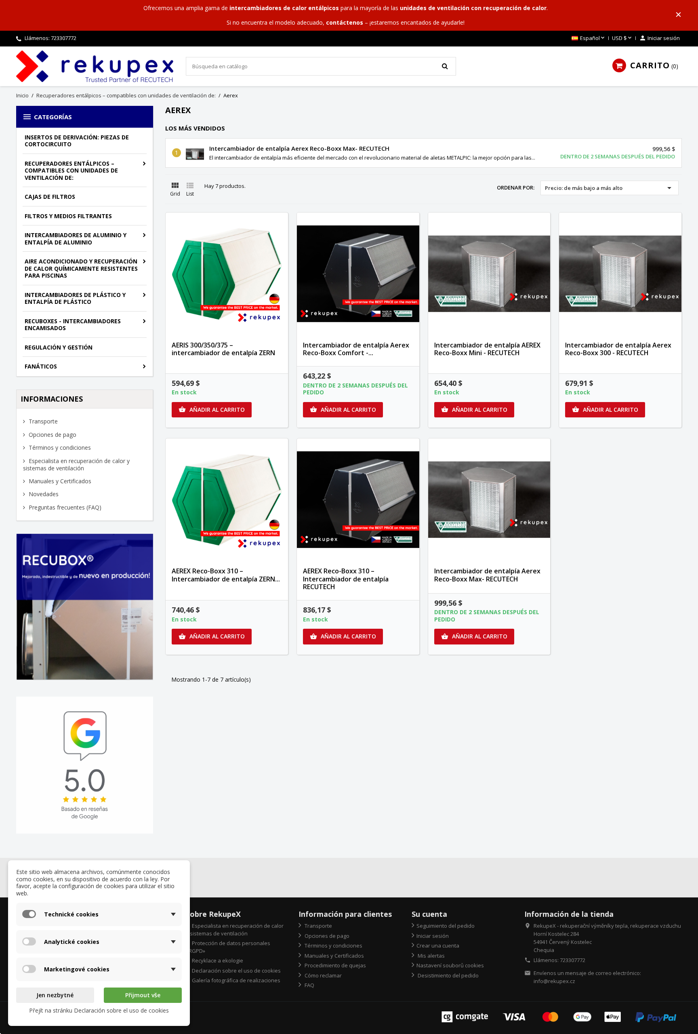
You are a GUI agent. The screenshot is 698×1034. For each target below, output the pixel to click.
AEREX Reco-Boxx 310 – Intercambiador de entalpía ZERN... (226, 574)
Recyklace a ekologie (217, 960)
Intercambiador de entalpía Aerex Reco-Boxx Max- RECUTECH (299, 148)
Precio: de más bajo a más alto (609, 188)
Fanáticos (41, 366)
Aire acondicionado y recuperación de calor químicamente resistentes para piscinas (81, 268)
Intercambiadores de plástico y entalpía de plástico (75, 298)
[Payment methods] (559, 1016)
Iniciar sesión (432, 935)
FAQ (308, 985)
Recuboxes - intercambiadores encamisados (73, 324)
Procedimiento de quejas (334, 965)
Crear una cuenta (437, 945)
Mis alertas (430, 955)
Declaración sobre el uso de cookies (236, 970)
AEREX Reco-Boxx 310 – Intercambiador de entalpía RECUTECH (346, 579)
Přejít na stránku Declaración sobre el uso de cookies (99, 1010)
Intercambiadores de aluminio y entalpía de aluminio (75, 238)
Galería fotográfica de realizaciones (235, 980)
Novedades (43, 494)
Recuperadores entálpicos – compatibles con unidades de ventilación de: (71, 170)
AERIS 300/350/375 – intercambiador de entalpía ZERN (223, 349)
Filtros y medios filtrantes (68, 216)
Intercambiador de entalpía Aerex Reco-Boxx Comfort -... (356, 349)
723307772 (63, 38)
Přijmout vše (142, 995)
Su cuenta (429, 914)
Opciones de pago (51, 434)
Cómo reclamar (322, 975)
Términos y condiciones (59, 447)
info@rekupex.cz (554, 981)
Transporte (42, 421)
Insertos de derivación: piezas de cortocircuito (77, 140)
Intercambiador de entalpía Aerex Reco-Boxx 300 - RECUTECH (618, 349)
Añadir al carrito (212, 409)
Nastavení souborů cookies (450, 965)
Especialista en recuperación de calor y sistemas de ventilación (76, 464)
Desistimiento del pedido (447, 975)
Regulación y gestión (59, 347)
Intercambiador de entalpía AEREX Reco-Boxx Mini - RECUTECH (487, 349)
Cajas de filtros (50, 196)
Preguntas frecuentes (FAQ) (64, 507)
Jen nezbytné (55, 995)
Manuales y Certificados (59, 481)
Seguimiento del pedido (445, 925)
